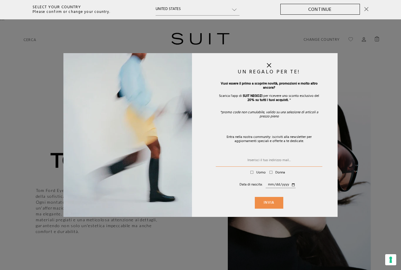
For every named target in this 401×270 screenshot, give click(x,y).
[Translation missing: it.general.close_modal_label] (269, 66)
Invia (269, 203)
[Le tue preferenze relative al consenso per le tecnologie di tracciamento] (390, 259)
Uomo (261, 173)
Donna (280, 173)
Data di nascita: (251, 185)
